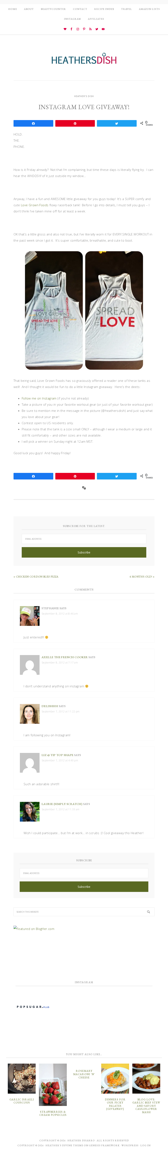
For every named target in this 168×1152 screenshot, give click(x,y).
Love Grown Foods (34, 205)
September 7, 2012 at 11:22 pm (61, 711)
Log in (145, 1145)
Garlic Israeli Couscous (21, 1101)
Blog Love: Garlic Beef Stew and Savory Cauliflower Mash (146, 1106)
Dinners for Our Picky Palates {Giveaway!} (115, 1104)
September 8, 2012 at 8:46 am (60, 613)
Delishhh (50, 706)
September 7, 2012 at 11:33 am (60, 809)
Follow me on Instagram (39, 398)
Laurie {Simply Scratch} (62, 804)
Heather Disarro (81, 1140)
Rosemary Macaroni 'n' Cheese (84, 1074)
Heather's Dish (84, 60)
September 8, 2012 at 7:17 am (60, 662)
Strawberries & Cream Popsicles (53, 1113)
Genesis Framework (104, 1145)
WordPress (129, 1145)
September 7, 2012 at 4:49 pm (60, 760)
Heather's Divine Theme (64, 1145)
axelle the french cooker (65, 657)
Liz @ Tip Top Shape (58, 755)
